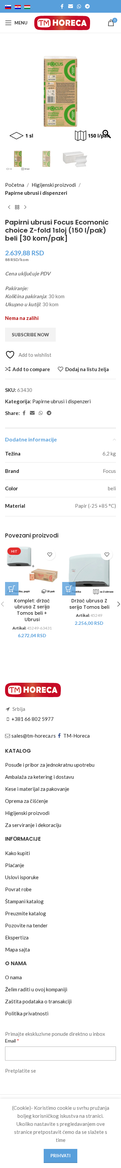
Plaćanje (14, 865)
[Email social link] (70, 6)
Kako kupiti (17, 853)
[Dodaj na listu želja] (49, 554)
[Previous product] (9, 207)
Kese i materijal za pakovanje (37, 789)
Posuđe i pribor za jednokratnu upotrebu (49, 765)
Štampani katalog (24, 901)
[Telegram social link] (87, 6)
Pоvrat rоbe (18, 889)
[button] (108, 95)
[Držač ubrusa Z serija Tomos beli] (89, 570)
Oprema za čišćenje (26, 801)
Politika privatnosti (26, 1013)
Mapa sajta (17, 949)
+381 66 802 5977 (32, 719)
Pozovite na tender (26, 925)
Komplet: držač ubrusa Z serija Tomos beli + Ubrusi (32, 610)
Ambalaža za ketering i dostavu (39, 777)
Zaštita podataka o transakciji (38, 1001)
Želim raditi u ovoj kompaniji (36, 989)
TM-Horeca (76, 736)
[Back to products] (17, 207)
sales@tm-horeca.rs (33, 736)
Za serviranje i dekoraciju (33, 825)
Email (11, 1041)
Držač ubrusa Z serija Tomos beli (89, 604)
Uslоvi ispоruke (22, 877)
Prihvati (60, 1155)
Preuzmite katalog (25, 913)
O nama (13, 977)
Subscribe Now (30, 334)
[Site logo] (62, 22)
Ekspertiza (17, 937)
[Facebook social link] (62, 6)
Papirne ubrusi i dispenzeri (36, 193)
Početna (14, 185)
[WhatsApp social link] (79, 6)
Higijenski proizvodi (54, 185)
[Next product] (25, 207)
